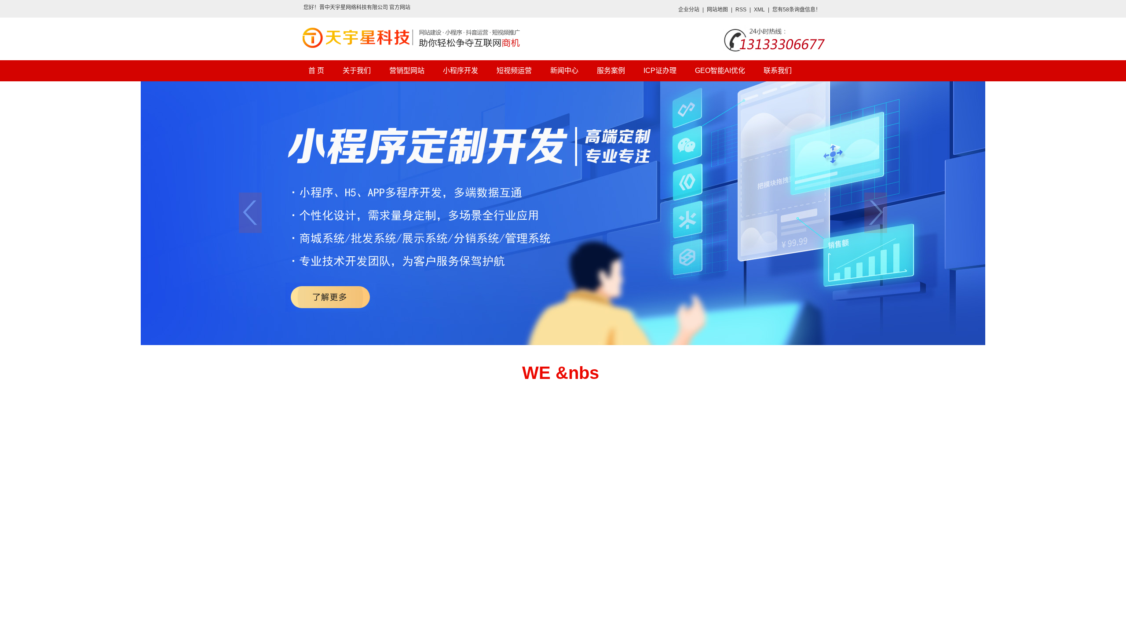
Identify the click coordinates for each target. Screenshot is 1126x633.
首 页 (316, 70)
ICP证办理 (659, 70)
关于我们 (357, 70)
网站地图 (717, 10)
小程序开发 (460, 70)
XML (759, 10)
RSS (740, 10)
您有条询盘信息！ (796, 10)
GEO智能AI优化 (720, 70)
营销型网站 (406, 70)
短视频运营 (514, 70)
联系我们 (778, 70)
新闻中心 (564, 70)
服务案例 (611, 70)
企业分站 (688, 10)
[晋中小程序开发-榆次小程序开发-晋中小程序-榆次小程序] (563, 213)
